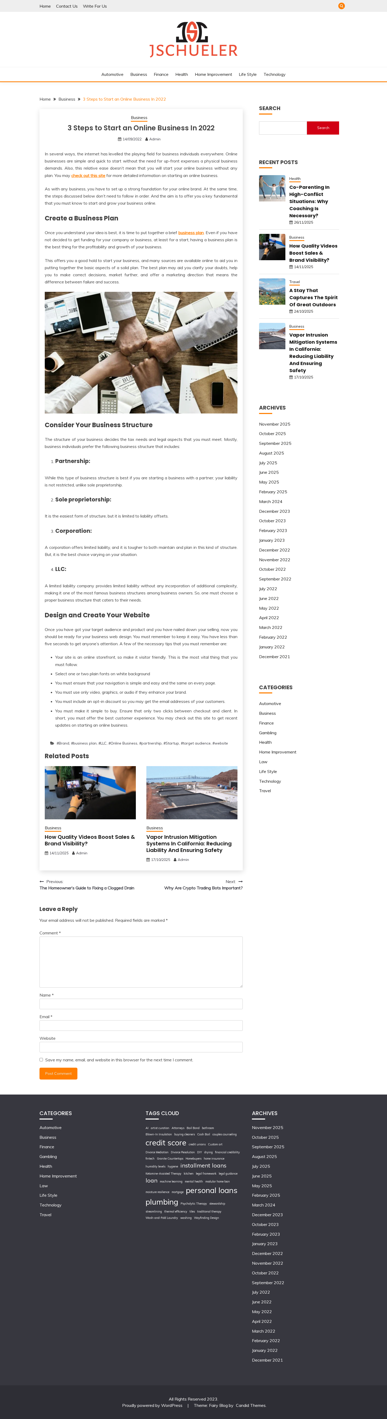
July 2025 (268, 462)
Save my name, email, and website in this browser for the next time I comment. (119, 1059)
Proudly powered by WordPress (152, 1405)
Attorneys (178, 1128)
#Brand (63, 743)
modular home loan (217, 1181)
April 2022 (269, 617)
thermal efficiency (175, 1211)
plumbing (162, 1201)
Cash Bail (203, 1134)
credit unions (197, 1144)
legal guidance (228, 1173)
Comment (50, 932)
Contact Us (67, 6)
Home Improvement (213, 74)
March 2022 (270, 627)
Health (181, 74)
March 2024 (270, 501)
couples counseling (224, 1134)
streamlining (154, 1211)
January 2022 (272, 646)
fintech (150, 1158)
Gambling (267, 732)
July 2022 (268, 588)
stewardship (217, 1203)
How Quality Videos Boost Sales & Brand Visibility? (90, 840)
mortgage (177, 1192)
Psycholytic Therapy (194, 1203)
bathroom (208, 1128)
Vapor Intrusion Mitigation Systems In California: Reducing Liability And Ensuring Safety (189, 843)
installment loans (203, 1165)
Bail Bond (193, 1128)
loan (151, 1180)
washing (186, 1218)
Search (323, 127)
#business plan (84, 743)
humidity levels (155, 1166)
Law (263, 761)
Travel (294, 281)
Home (45, 6)
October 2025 (272, 433)
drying (208, 1152)
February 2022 (273, 637)
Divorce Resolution (183, 1152)
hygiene (173, 1166)
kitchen (189, 1173)
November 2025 (274, 424)
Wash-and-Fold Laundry (162, 1218)
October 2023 (272, 520)
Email (45, 1016)
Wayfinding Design (206, 1218)
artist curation (160, 1128)
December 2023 (274, 511)
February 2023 (273, 530)
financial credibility (227, 1152)
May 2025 (269, 482)
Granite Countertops (170, 1158)
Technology (275, 74)
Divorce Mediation (157, 1152)
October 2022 (272, 569)
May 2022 (269, 608)
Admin (155, 139)
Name (46, 995)
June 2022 (269, 598)
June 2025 (269, 472)
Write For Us (95, 6)
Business (138, 74)
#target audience (196, 743)
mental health (194, 1181)
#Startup (171, 743)
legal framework (206, 1173)
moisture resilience (157, 1192)
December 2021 (274, 656)
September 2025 (275, 443)
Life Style (248, 74)
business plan (191, 232)
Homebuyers (193, 1158)
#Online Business (122, 743)
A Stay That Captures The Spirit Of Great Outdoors (313, 297)
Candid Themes (251, 1405)
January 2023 (272, 540)
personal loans (211, 1190)
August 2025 (271, 453)
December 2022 (274, 550)
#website (220, 743)
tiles (192, 1211)
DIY (199, 1152)
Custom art (215, 1144)
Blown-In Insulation (159, 1134)
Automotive (112, 74)
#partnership (150, 743)
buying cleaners (184, 1134)
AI (147, 1128)
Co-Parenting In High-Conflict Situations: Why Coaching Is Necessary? (309, 201)
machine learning (171, 1181)
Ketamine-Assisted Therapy (163, 1173)
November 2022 (274, 559)
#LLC (102, 743)
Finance (161, 74)
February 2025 (273, 491)
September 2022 (275, 579)
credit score (166, 1142)
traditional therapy (209, 1211)
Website (47, 1038)
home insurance (214, 1158)
